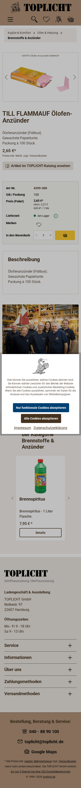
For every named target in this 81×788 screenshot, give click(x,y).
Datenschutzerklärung (50, 428)
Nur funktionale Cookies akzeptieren (41, 407)
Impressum (22, 428)
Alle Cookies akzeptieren (41, 418)
